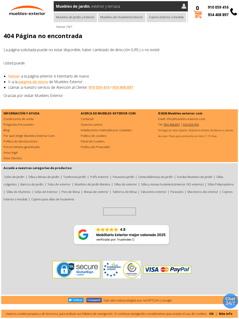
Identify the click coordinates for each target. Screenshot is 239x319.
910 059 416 (218, 7)
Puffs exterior (99, 177)
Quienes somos (91, 124)
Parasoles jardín (123, 177)
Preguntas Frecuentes (19, 124)
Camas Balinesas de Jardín (155, 177)
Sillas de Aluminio (18, 192)
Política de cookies (93, 136)
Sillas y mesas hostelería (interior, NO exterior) (172, 184)
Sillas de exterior (125, 184)
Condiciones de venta (19, 119)
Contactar (87, 119)
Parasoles (176, 192)
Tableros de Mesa (124, 192)
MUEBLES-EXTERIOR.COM (117, 113)
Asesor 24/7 (64, 27)
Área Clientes (13, 158)
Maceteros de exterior (202, 192)
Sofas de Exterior (46, 192)
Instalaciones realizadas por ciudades (106, 130)
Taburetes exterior (153, 192)
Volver (14, 76)
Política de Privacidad (95, 147)
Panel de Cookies (93, 141)
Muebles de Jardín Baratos (92, 184)
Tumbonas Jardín (74, 177)
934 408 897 (218, 14)
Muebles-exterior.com (185, 113)
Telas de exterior (58, 184)
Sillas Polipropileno (220, 184)
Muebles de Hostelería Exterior (121, 17)
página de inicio (33, 81)
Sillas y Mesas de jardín (43, 177)
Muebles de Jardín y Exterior (75, 17)
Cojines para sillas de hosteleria (52, 199)
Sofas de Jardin (14, 177)
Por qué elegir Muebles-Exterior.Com (29, 136)
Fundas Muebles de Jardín (194, 177)
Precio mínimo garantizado (22, 147)
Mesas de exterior (96, 192)
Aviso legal (11, 152)
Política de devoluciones (20, 141)
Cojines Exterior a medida (166, 17)
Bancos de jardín (32, 184)
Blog (6, 130)
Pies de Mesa (71, 192)
